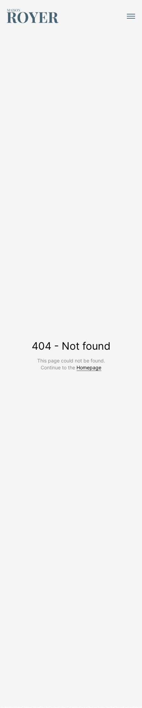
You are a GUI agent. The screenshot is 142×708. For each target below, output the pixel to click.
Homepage (89, 367)
